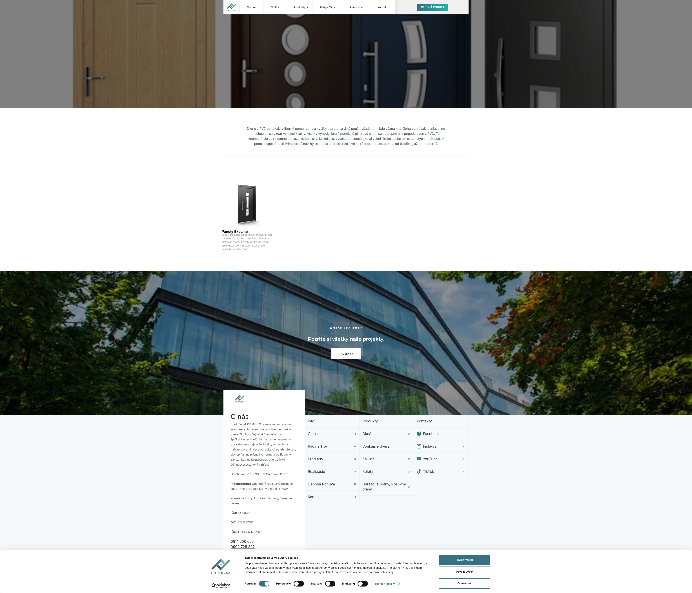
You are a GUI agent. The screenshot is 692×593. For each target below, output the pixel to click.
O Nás (275, 7)
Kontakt (382, 7)
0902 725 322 (243, 547)
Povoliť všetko (464, 559)
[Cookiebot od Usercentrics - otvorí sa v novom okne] (221, 586)
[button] (299, 7)
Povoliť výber (464, 571)
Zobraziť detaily (385, 583)
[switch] (299, 584)
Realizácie (356, 7)
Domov (251, 7)
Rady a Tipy (327, 7)
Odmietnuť (464, 583)
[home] (231, 7)
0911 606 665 (242, 541)
